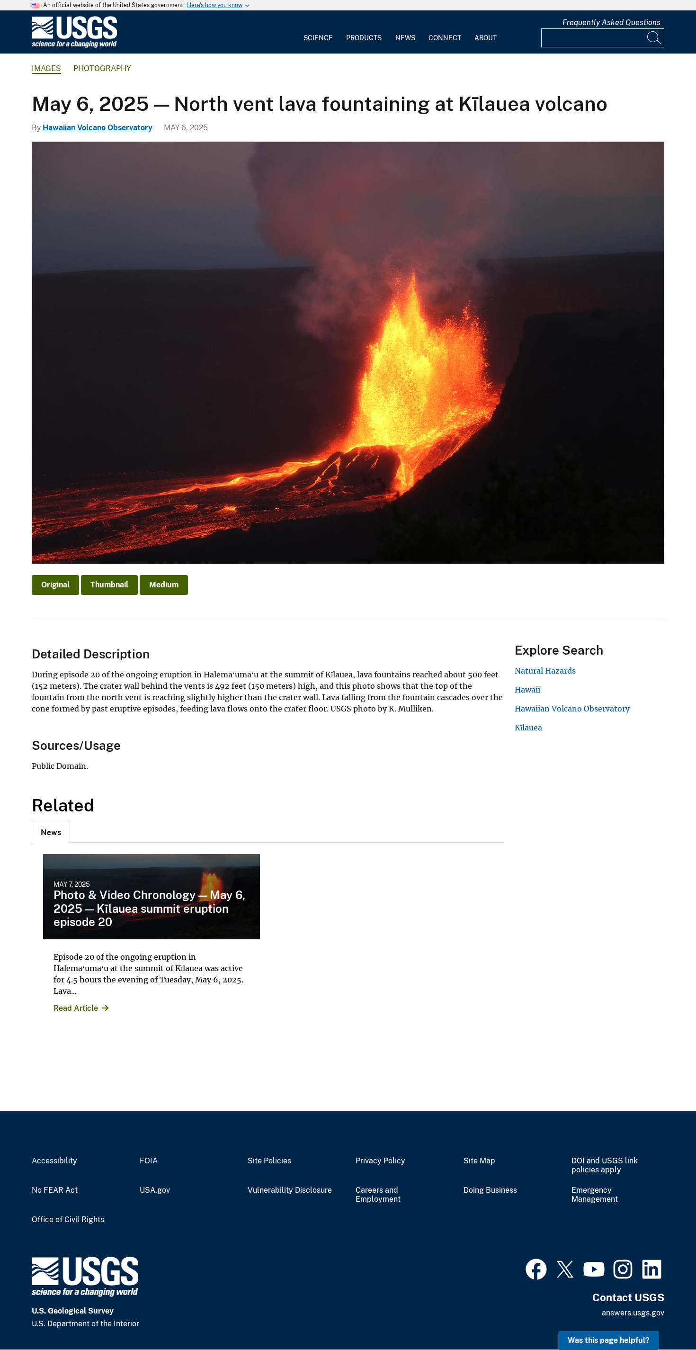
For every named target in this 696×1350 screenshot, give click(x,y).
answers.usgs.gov (633, 1312)
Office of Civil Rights (68, 1219)
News (405, 38)
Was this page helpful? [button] (609, 1340)
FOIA (149, 1161)
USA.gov (155, 1190)
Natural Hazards (545, 670)
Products (364, 38)
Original (55, 584)
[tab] (51, 832)
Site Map (479, 1161)
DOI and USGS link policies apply (604, 1165)
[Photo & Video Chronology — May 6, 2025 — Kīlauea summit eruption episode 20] (151, 896)
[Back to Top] (661, 1315)
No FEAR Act (55, 1190)
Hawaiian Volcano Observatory (97, 127)
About (485, 38)
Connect (444, 38)
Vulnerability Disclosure (290, 1190)
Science (318, 38)
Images (46, 68)
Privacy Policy (380, 1161)
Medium (163, 584)
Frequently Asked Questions (611, 22)
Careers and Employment (378, 1195)
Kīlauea (528, 727)
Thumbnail (109, 584)
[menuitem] (318, 32)
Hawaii (527, 689)
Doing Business (490, 1190)
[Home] (74, 45)
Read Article (76, 1008)
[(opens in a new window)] (536, 1268)
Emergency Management (594, 1195)
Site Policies (269, 1161)
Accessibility (54, 1161)
